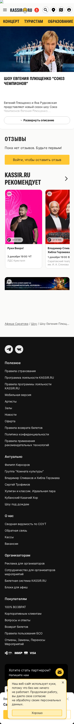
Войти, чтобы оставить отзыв (37, 160)
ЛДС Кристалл (16, 260)
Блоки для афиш (16, 587)
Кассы (9, 537)
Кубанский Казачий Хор (21, 497)
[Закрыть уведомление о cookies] (63, 682)
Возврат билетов (16, 626)
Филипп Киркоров (17, 464)
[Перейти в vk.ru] (19, 349)
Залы (8, 408)
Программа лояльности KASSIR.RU (29, 377)
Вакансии (11, 543)
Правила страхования (20, 371)
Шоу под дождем (17, 504)
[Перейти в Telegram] (9, 349)
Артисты (11, 401)
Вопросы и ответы (17, 620)
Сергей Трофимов (17, 484)
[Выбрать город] (53, 10)
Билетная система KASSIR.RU (25, 580)
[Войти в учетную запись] (69, 10)
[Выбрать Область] (61, 10)
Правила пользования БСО (24, 633)
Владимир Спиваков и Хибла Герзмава (32, 478)
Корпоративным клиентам (23, 613)
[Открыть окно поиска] (45, 10)
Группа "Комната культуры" (24, 471)
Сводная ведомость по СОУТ (25, 524)
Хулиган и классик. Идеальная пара (30, 491)
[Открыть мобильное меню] (5, 10)
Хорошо (37, 713)
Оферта (10, 421)
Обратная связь (16, 530)
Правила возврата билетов (24, 427)
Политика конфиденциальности (27, 434)
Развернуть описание (38, 120)
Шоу (34, 323)
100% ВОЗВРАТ (15, 607)
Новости (10, 414)
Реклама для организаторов (25, 563)
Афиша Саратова (16, 323)
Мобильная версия (18, 395)
